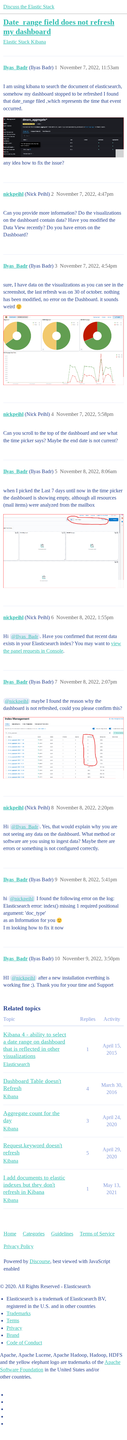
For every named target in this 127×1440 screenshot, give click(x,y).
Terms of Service (97, 1233)
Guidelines (62, 1233)
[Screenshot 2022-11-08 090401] (63, 551)
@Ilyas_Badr (24, 636)
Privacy (14, 1328)
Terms (13, 1320)
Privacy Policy (19, 1246)
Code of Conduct (24, 1342)
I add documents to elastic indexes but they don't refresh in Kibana (34, 1184)
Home (10, 1233)
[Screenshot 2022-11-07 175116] (63, 350)
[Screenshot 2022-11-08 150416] (63, 747)
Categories (34, 1233)
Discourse (40, 1261)
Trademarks (19, 1313)
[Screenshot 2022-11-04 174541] (63, 137)
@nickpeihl (16, 701)
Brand (13, 1335)
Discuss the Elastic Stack (28, 6)
